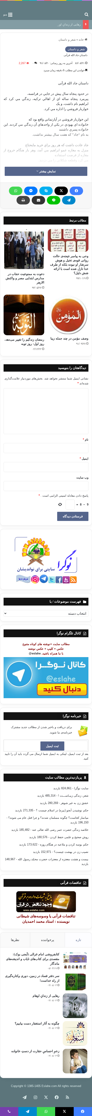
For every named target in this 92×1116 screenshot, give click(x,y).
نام (85, 439)
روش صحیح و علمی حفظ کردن (69, 837)
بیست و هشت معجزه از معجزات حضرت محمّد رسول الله (53, 859)
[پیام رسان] (31, 191)
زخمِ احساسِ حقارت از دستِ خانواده (35, 1051)
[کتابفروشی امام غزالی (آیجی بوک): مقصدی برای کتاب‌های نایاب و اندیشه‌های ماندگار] (75, 961)
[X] (61, 191)
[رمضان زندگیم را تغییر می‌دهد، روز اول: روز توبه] (24, 315)
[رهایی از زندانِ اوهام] (75, 1005)
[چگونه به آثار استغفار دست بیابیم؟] (75, 1033)
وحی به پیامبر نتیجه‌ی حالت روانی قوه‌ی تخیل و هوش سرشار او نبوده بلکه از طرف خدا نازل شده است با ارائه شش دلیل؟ (69, 264)
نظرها (15, 940)
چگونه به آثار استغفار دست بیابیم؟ (37, 1023)
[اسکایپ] (46, 191)
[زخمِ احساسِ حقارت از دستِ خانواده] (75, 1061)
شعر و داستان (67, 39)
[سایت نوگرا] (88, 5)
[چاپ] (23, 200)
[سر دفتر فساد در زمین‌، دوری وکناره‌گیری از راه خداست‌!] (75, 982)
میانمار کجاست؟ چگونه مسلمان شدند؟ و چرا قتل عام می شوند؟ (48, 817)
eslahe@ (35, 653)
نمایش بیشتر (47, 171)
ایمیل (84, 458)
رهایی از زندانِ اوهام (68, 24)
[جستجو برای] (86, 14)
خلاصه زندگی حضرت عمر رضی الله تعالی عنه (60, 829)
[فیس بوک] (76, 191)
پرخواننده (47, 940)
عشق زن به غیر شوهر (74, 803)
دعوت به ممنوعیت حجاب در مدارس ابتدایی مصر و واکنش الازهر (25, 278)
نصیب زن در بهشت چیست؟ (71, 852)
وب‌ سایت (82, 477)
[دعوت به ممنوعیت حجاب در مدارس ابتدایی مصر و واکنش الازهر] (24, 249)
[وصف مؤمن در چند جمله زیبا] (68, 314)
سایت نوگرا (81, 788)
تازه (78, 940)
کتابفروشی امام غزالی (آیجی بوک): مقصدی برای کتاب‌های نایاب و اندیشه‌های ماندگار (32, 959)
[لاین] (53, 200)
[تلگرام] (68, 200)
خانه (82, 39)
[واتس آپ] (15, 191)
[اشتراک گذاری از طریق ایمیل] (38, 200)
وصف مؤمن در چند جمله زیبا (69, 338)
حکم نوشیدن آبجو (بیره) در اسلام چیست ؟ (62, 810)
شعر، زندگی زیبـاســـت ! (73, 795)
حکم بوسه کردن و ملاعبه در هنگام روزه (64, 844)
